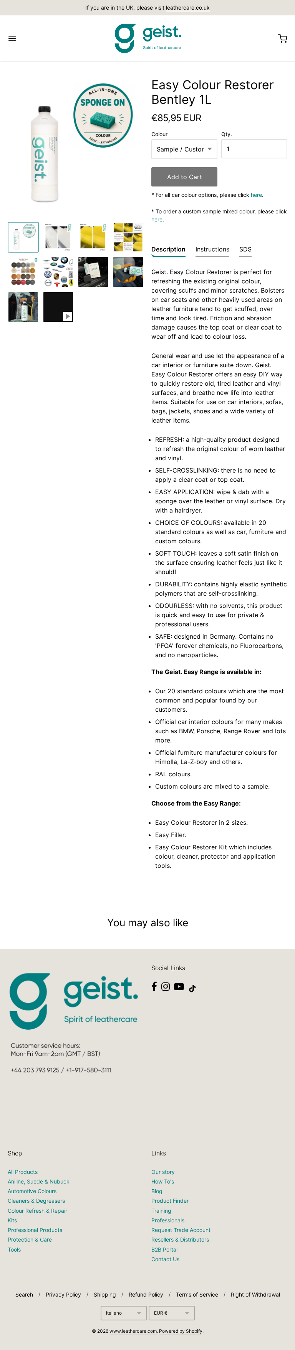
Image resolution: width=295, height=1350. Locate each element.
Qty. (226, 134)
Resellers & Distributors (180, 1239)
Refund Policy (146, 1294)
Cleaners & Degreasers (36, 1200)
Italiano (114, 1313)
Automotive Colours (32, 1191)
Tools (14, 1249)
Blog (156, 1191)
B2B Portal (164, 1249)
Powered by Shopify (180, 1331)
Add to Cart (184, 177)
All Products (23, 1172)
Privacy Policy (63, 1294)
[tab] (168, 251)
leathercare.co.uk (188, 7)
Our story (163, 1172)
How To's (162, 1181)
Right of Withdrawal (255, 1294)
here (256, 194)
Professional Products (35, 1230)
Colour (159, 134)
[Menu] (36, 38)
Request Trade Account (180, 1230)
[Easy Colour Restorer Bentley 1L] (23, 237)
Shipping (105, 1294)
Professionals (167, 1220)
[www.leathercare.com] (147, 38)
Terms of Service (197, 1294)
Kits (12, 1220)
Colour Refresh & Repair (37, 1210)
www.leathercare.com (133, 1331)
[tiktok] (192, 988)
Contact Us (165, 1259)
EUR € (160, 1313)
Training (161, 1210)
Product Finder (170, 1200)
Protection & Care (30, 1239)
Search (24, 1294)
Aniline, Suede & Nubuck (39, 1181)
